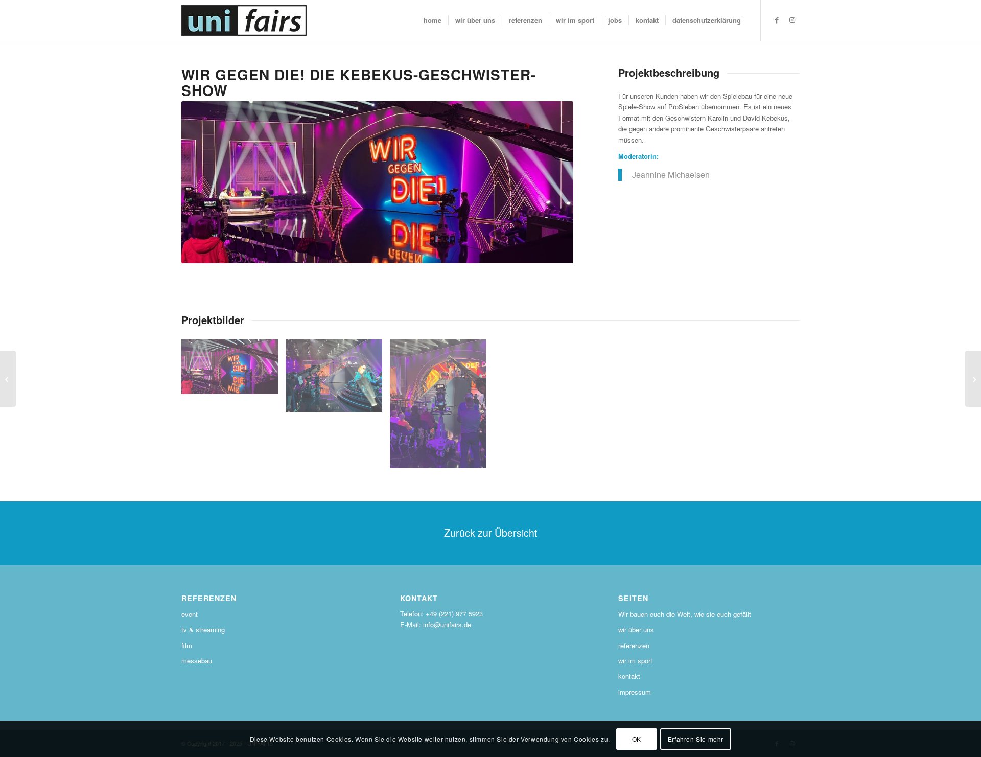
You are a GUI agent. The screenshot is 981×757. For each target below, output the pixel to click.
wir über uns (636, 629)
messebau (196, 661)
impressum (634, 692)
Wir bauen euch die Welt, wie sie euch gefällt (684, 614)
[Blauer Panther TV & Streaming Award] (973, 379)
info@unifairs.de (447, 624)
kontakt (629, 676)
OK (636, 739)
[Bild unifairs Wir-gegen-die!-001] (233, 370)
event (189, 614)
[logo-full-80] (244, 20)
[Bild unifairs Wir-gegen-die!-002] (338, 379)
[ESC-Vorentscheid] (8, 379)
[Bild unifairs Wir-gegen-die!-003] (442, 407)
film (186, 645)
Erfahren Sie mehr (695, 739)
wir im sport (635, 661)
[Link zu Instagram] (792, 20)
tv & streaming (203, 629)
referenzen (633, 645)
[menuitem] (432, 20)
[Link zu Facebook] (776, 20)
